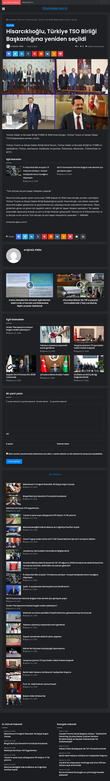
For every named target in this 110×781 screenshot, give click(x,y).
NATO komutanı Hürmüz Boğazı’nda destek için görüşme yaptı (36, 598)
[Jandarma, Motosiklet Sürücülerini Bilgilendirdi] (13, 555)
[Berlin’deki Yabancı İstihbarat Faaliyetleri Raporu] (13, 676)
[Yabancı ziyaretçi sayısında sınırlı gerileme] (55, 334)
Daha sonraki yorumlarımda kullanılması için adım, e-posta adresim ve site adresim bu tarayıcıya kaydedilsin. (55, 454)
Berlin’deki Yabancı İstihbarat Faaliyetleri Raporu (47, 672)
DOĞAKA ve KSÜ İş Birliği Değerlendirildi (85, 375)
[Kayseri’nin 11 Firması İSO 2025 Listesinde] (21, 363)
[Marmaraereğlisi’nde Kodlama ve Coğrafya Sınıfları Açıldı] (13, 531)
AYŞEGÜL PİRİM (17, 46)
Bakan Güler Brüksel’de (34, 696)
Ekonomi (21, 20)
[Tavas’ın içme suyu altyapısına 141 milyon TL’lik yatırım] (13, 519)
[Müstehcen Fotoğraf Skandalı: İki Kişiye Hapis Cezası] (13, 488)
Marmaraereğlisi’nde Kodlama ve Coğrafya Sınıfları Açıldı (51, 527)
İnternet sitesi (63, 444)
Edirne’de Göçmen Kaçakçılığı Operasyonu (44, 648)
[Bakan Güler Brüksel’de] (13, 700)
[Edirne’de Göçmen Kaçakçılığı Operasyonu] (13, 652)
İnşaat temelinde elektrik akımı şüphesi (42, 636)
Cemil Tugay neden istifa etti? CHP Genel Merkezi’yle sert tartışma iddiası (59, 539)
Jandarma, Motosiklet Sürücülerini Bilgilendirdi (46, 551)
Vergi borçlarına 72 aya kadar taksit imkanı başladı (88, 346)
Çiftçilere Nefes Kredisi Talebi (54, 374)
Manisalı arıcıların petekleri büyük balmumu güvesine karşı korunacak (57, 613)
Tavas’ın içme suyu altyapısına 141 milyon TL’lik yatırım (49, 515)
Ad (8, 434)
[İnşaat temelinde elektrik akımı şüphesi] (13, 640)
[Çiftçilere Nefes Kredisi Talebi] (55, 363)
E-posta (10, 444)
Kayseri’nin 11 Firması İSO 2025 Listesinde (20, 375)
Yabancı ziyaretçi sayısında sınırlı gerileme (53, 346)
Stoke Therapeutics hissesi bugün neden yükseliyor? (19, 328)
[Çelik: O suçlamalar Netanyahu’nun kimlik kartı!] (13, 590)
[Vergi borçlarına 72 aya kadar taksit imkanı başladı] (89, 334)
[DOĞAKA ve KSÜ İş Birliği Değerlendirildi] (89, 363)
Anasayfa (12, 20)
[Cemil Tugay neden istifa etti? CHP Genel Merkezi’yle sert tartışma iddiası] (13, 543)
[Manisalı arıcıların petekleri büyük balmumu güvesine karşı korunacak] (13, 617)
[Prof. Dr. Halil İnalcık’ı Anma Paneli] (13, 688)
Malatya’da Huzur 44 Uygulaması (35, 2)
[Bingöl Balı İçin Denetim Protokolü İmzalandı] (13, 500)
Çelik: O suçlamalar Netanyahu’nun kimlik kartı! (46, 586)
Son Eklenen (55, 474)
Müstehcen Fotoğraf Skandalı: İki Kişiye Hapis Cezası (48, 484)
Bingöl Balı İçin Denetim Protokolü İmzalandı (44, 496)
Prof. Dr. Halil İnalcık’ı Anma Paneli (39, 684)
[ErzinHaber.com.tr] (55, 8)
